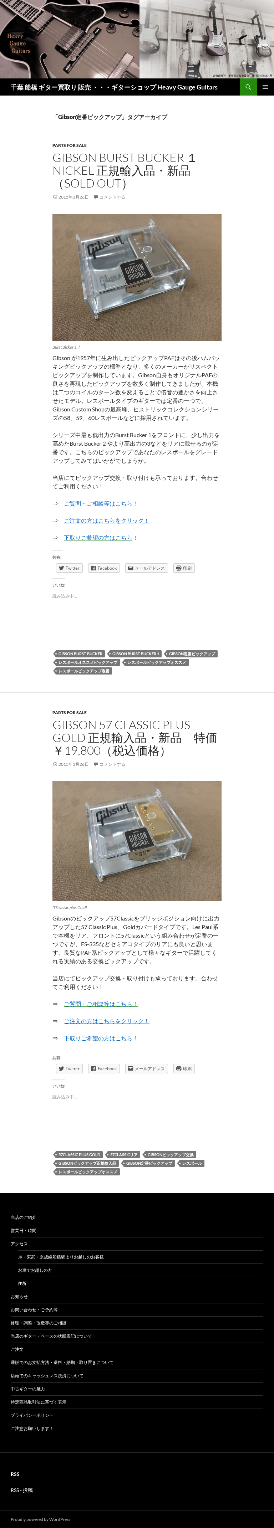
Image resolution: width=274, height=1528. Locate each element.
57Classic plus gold (79, 1154)
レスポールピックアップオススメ (156, 662)
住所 (22, 1283)
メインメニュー (265, 87)
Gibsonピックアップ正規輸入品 (87, 1163)
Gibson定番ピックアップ (192, 653)
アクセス (19, 1243)
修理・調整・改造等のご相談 (38, 1323)
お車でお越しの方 (35, 1270)
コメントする (112, 197)
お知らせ (19, 1296)
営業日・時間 (23, 1230)
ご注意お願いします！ (32, 1428)
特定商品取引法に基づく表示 (38, 1402)
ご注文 (17, 1349)
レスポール (192, 1163)
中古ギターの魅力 (28, 1388)
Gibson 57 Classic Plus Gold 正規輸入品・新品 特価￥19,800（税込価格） (134, 737)
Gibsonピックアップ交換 (171, 1154)
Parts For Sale (69, 145)
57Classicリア (124, 1154)
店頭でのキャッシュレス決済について (47, 1375)
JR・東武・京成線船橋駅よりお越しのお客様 (61, 1257)
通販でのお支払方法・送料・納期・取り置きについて (62, 1362)
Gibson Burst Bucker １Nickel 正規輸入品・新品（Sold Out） (125, 170)
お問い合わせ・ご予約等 (34, 1309)
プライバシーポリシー (32, 1415)
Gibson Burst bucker (80, 653)
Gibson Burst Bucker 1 (135, 653)
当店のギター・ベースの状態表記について (51, 1336)
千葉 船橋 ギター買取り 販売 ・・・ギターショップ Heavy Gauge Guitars (114, 87)
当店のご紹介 (23, 1217)
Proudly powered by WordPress (40, 1519)
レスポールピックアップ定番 (84, 670)
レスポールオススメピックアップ (88, 662)
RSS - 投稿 (22, 1490)
